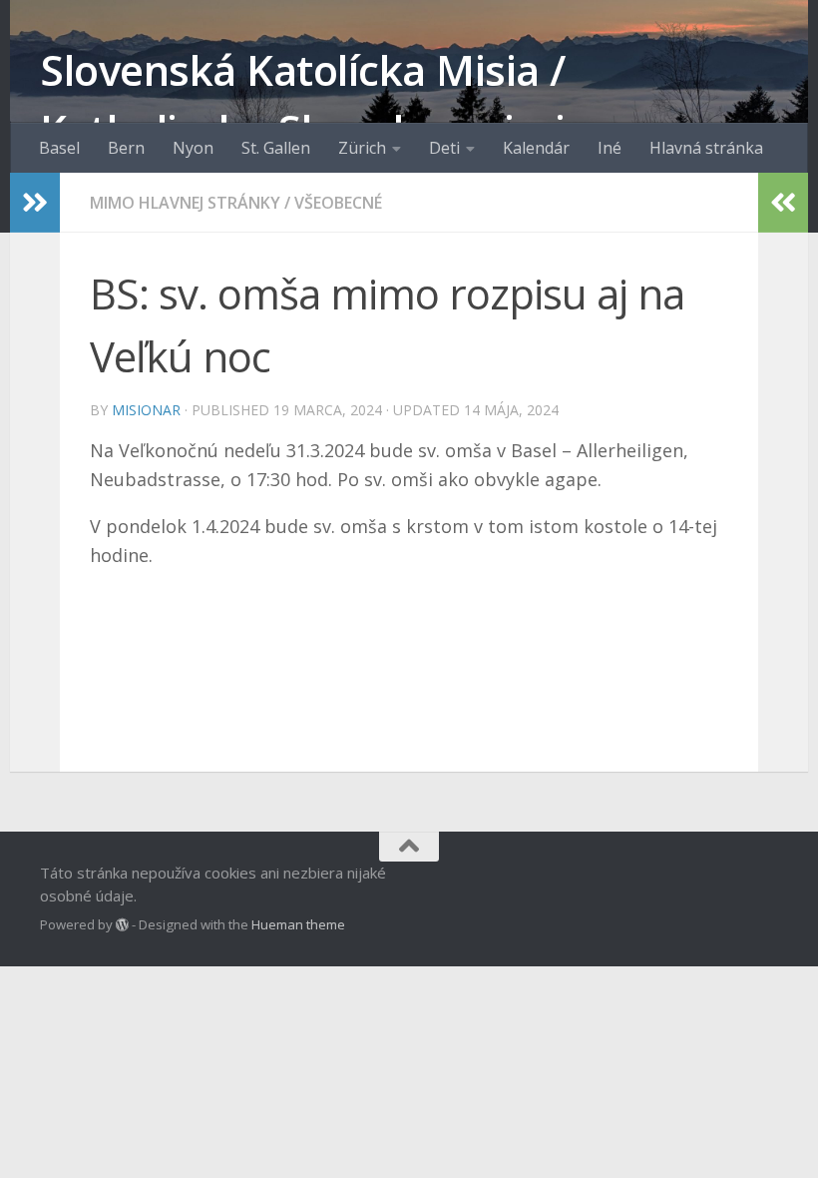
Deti (444, 148)
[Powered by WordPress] (122, 924)
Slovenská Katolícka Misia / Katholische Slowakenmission (327, 99)
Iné (609, 148)
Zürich (362, 148)
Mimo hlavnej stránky (185, 203)
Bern (126, 148)
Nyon (193, 148)
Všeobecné (338, 203)
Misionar (146, 409)
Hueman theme (298, 924)
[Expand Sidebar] (35, 203)
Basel (59, 148)
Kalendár (536, 148)
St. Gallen (275, 148)
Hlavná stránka (706, 148)
